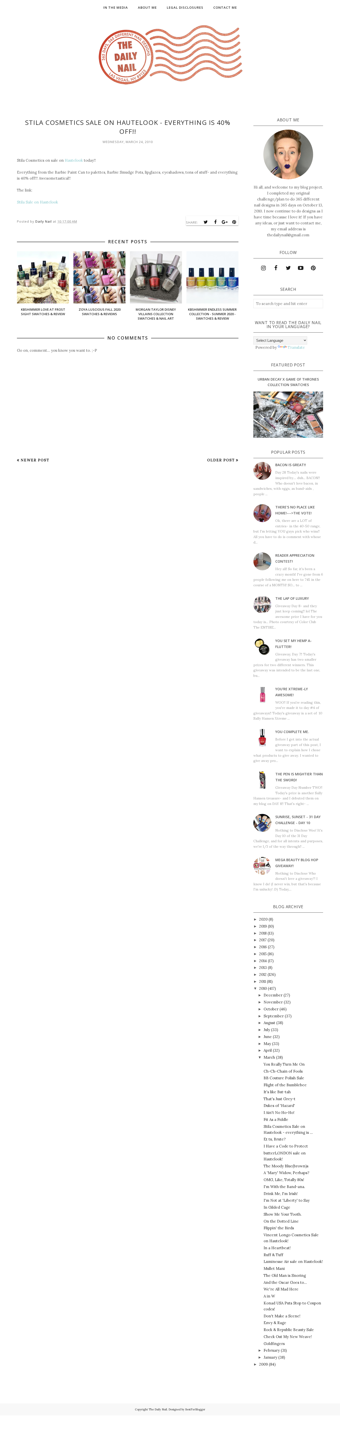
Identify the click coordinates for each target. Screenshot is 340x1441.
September (274, 1016)
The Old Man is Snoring (285, 1275)
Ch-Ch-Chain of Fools (283, 1071)
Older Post (221, 460)
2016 (263, 946)
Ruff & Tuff (273, 1254)
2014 (263, 960)
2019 (263, 926)
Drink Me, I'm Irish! (281, 1193)
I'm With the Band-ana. (284, 1186)
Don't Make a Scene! (282, 1316)
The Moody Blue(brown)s (286, 1166)
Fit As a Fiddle (276, 1119)
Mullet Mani (274, 1268)
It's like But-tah (277, 1092)
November (273, 1002)
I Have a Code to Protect (286, 1146)
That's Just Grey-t (279, 1098)
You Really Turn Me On (284, 1064)
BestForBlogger (195, 1409)
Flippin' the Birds (279, 1228)
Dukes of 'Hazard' (279, 1105)
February (272, 1350)
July (267, 1029)
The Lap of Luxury (292, 598)
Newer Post (35, 460)
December (273, 995)
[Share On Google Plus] (225, 222)
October (271, 1009)
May (267, 1043)
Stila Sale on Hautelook (37, 202)
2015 (263, 953)
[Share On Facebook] (215, 222)
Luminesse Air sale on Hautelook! (293, 1261)
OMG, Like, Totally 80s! (284, 1179)
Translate (296, 347)
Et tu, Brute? (275, 1139)
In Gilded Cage (277, 1207)
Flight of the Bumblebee (285, 1085)
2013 (263, 967)
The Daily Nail (158, 1409)
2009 (263, 1364)
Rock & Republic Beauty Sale (289, 1329)
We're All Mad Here (281, 1289)
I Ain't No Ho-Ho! (279, 1112)
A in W (269, 1296)
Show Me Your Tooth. (283, 1214)
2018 (263, 933)
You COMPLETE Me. (292, 731)
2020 (263, 919)
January (270, 1357)
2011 (262, 981)
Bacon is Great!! (290, 464)
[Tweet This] (206, 222)
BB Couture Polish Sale (284, 1078)
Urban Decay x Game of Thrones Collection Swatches (288, 382)
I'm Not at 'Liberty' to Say (287, 1200)
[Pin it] (234, 222)
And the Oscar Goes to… (285, 1282)
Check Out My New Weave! (288, 1336)
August (269, 1022)
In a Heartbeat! (277, 1247)
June (268, 1036)
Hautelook (74, 160)
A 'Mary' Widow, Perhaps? (286, 1172)
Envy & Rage (275, 1322)
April (268, 1050)
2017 (263, 940)
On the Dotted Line (281, 1221)
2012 (263, 974)
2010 (263, 988)
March (269, 1057)
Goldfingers (274, 1343)
